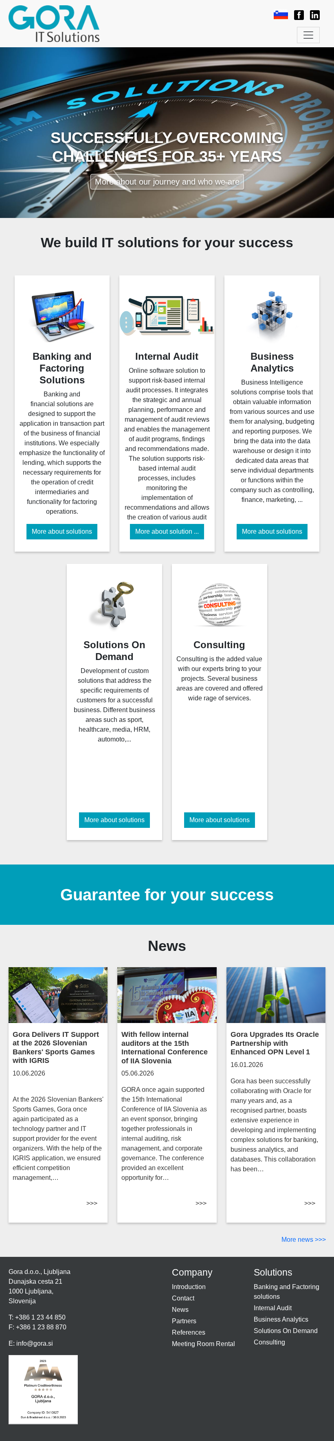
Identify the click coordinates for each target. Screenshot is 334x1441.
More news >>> (303, 1239)
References (188, 1332)
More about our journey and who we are (167, 181)
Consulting (269, 1342)
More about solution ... (167, 531)
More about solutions (62, 531)
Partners (184, 1321)
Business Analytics (281, 1319)
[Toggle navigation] (308, 35)
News (180, 1309)
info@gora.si (34, 1343)
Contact (183, 1298)
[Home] (57, 23)
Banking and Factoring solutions (286, 1291)
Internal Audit (273, 1308)
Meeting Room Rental (203, 1343)
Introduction (189, 1286)
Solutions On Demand (286, 1330)
